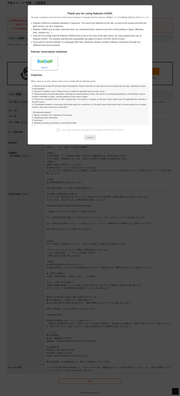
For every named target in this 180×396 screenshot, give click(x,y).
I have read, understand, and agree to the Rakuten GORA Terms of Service (92, 130)
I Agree (90, 137)
